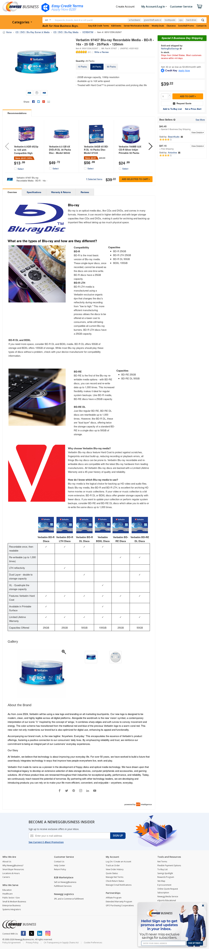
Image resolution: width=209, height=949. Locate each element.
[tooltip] (181, 48)
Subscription (163, 892)
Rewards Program (165, 877)
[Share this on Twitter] (38, 101)
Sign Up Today (194, 943)
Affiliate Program (113, 897)
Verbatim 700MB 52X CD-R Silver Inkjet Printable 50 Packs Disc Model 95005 (130, 151)
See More (200, 119)
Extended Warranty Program (119, 901)
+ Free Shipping (166, 147)
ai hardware (134, 20)
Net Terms (162, 861)
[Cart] (199, 6)
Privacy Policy (32, 942)
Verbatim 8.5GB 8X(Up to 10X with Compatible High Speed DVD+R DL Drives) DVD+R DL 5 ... (26, 153)
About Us (6, 861)
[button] (150, 146)
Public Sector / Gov (11, 897)
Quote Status (112, 873)
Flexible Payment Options (169, 865)
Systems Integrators (11, 909)
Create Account (125, 6)
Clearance (171, 25)
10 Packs (82, 66)
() (89, 52)
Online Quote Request (167, 888)
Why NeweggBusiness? (12, 865)
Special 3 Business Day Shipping (182, 38)
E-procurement (164, 885)
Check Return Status (115, 881)
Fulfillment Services (63, 886)
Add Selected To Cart (135, 179)
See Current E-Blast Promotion (46, 842)
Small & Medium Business (14, 901)
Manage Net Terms (114, 877)
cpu (181, 20)
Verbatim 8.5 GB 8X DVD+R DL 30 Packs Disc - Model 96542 (60, 149)
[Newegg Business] (19, 924)
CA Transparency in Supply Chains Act (61, 942)
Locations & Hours (11, 873)
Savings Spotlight (165, 873)
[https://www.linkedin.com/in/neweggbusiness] (39, 933)
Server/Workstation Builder (136, 25)
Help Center (59, 865)
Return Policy (60, 869)
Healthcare (7, 893)
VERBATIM (87, 32)
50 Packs (111, 66)
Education (7, 890)
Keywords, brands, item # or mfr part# (74, 20)
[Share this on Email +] (48, 101)
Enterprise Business (11, 905)
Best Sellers (166, 119)
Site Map (161, 881)
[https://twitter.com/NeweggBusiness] (31, 933)
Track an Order (113, 865)
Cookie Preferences (93, 942)
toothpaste (170, 20)
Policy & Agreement (11, 942)
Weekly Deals (158, 25)
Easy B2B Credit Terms (98, 25)
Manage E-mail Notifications (118, 885)
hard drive (191, 20)
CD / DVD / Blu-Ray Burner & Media (32, 32)
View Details (197, 132)
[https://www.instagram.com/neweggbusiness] (47, 933)
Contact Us (201, 25)
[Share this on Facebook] (33, 101)
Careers (6, 877)
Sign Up (118, 835)
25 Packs (96, 66)
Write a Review (101, 52)
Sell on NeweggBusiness (65, 882)
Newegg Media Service (167, 896)
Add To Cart (187, 96)
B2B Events (116, 25)
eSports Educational (166, 900)
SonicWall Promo (186, 25)
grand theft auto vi (152, 20)
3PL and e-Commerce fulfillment (69, 898)
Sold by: (163, 136)
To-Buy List (162, 869)
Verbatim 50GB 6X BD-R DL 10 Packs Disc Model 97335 (96, 149)
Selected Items (94, 179)
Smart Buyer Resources (13, 869)
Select (21, 168)
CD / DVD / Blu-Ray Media (65, 32)
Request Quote (184, 103)
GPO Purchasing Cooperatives (120, 905)
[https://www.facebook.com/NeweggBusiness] (23, 933)
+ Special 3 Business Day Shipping (175, 128)
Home (9, 32)
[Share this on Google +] (43, 101)
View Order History (114, 869)
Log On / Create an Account (118, 861)
